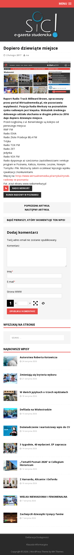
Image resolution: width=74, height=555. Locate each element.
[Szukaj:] (37, 338)
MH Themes (57, 551)
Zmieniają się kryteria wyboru (38, 374)
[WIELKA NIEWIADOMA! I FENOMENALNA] (10, 503)
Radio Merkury (21, 188)
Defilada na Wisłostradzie (36, 409)
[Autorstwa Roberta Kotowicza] (10, 364)
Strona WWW (14, 291)
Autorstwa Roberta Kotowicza (38, 357)
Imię (9, 271)
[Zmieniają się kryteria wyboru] (10, 381)
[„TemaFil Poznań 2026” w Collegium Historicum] (10, 468)
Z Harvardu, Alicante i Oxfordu (38, 479)
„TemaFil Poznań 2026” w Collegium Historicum (42, 463)
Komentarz (13, 245)
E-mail (10, 281)
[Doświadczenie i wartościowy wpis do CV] (10, 433)
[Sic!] (37, 25)
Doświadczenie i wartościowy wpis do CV (45, 427)
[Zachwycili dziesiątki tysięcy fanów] (10, 521)
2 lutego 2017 (13, 55)
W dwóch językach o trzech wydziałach (44, 392)
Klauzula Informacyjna (37, 544)
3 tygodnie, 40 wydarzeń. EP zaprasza (43, 444)
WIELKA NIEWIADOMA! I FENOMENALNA (43, 496)
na (27, 55)
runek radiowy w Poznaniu (22, 194)
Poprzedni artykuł (37, 205)
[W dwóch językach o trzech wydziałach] (10, 399)
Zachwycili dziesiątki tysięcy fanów (42, 514)
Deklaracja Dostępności (37, 537)
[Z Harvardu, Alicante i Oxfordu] (10, 486)
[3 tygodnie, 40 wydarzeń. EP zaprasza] (10, 451)
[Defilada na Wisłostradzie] (10, 416)
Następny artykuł (37, 209)
